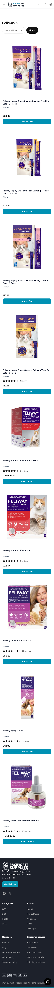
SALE (4, 923)
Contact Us (32, 947)
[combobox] (13, 30)
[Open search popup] (39, 4)
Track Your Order (34, 952)
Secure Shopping (9, 962)
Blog (4, 947)
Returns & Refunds (35, 957)
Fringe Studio (33, 913)
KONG (30, 909)
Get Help (10, 884)
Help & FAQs (33, 942)
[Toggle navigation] (4, 4)
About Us (6, 942)
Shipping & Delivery (36, 962)
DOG (4, 913)
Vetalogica (31, 928)
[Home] (16, 4)
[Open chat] (47, 981)
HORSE (5, 918)
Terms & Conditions (11, 952)
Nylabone (31, 918)
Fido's (29, 923)
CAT (4, 909)
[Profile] (45, 4)
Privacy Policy (8, 957)
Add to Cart (27, 121)
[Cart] (50, 4)
